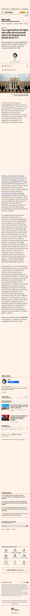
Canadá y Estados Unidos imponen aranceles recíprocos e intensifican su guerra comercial (13, 497)
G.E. (15, 59)
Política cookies (14, 600)
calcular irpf (6, 552)
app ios (15, 564)
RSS (21, 602)
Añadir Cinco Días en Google (9, 69)
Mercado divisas (9, 23)
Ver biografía (12, 382)
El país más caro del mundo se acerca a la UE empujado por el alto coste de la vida (15, 514)
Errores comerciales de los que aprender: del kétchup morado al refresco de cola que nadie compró (15, 503)
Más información (5, 436)
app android (24, 564)
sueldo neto (24, 552)
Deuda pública (5, 429)
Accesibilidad (14, 602)
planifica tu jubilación (6, 558)
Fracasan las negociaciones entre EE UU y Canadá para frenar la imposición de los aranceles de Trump (15, 509)
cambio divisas (15, 557)
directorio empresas (24, 557)
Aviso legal (8, 600)
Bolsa (3, 23)
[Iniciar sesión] (27, 12)
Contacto (4, 600)
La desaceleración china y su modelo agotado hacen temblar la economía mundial (19, 418)
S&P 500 (13, 9)
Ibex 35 (3, 9)
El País (26, 15)
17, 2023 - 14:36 (15, 61)
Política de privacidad (7, 602)
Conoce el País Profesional (15, 570)
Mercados (6, 20)
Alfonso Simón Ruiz (14, 409)
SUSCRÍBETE (22, 12)
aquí (23, 439)
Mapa (19, 602)
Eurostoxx (8, 529)
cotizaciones (6, 564)
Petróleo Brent (25, 9)
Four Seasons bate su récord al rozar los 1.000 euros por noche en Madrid (19, 406)
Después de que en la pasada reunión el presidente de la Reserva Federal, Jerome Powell (15, 192)
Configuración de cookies (23, 600)
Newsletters (24, 602)
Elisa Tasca (12, 422)
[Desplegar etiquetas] (27, 429)
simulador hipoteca (15, 552)
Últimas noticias (6, 492)
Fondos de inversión (18, 23)
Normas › (26, 396)
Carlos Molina (23, 409)
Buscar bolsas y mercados (9, 521)
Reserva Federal (13, 429)
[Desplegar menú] (3, 12)
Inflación (20, 429)
